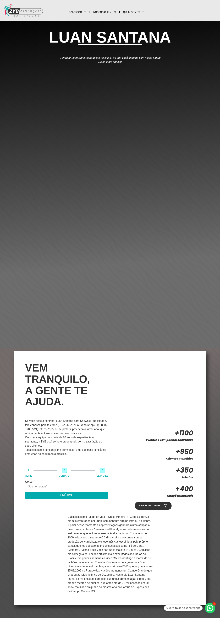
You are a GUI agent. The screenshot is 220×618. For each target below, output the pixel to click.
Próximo (66, 495)
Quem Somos (131, 12)
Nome (28, 476)
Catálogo (75, 12)
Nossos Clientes (104, 12)
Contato (64, 476)
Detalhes (102, 476)
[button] (210, 608)
